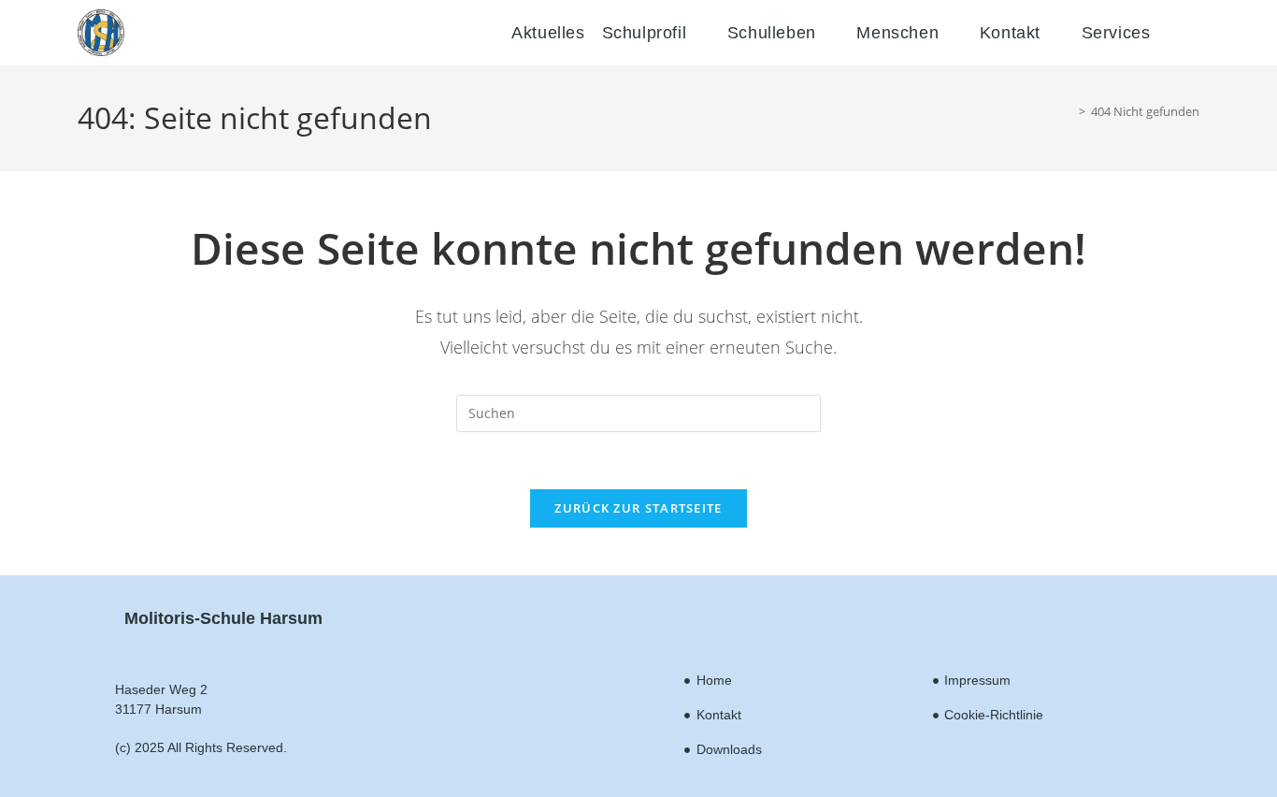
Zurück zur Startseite (638, 508)
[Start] (1068, 111)
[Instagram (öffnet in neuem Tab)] (1198, 37)
